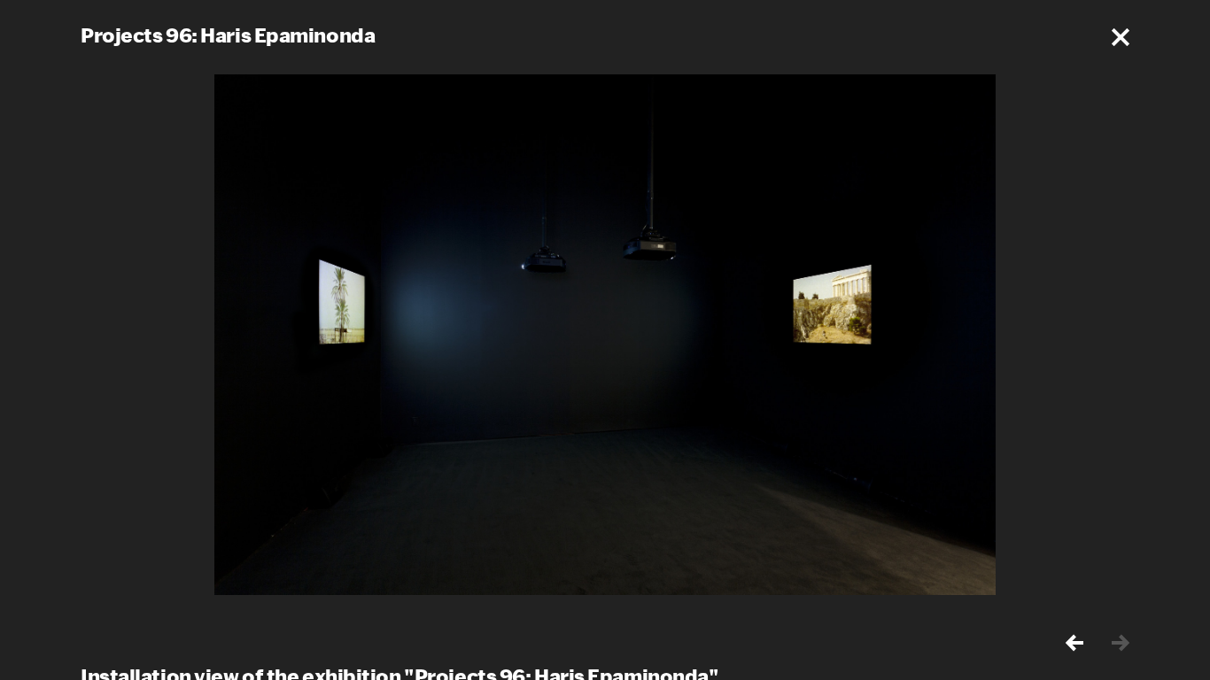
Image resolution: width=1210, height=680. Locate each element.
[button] (1120, 37)
